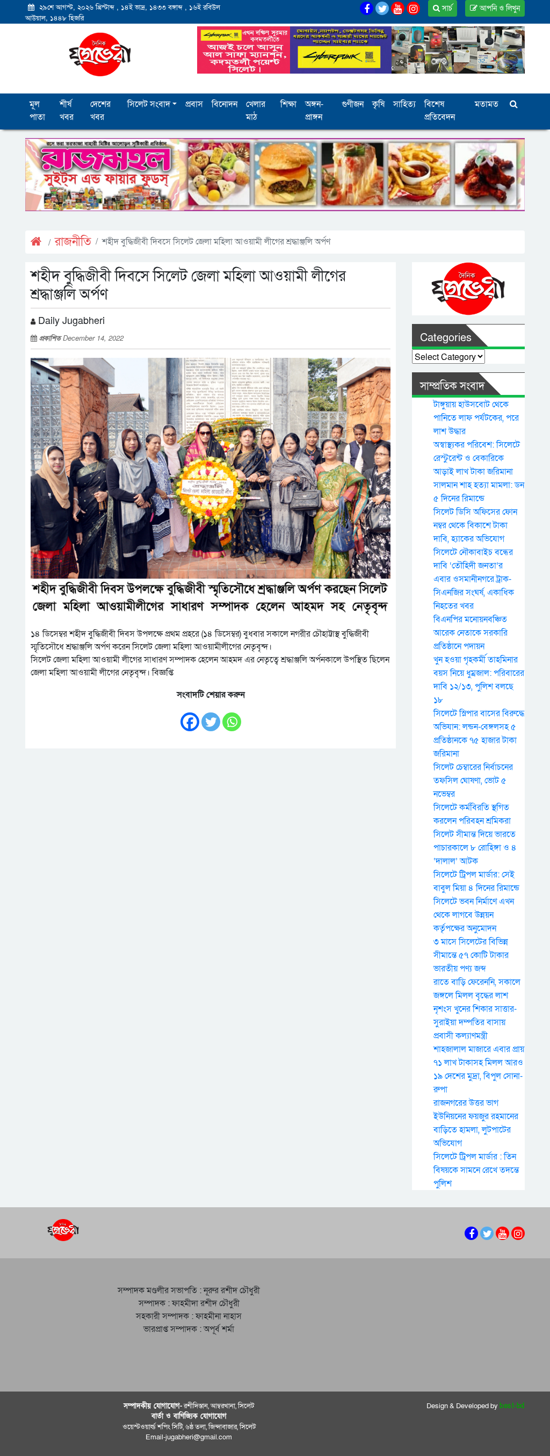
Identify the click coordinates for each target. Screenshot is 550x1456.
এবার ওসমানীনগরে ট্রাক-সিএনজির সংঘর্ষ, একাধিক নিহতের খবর (473, 592)
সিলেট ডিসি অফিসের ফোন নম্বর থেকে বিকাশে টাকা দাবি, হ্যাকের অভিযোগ (475, 525)
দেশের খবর (100, 110)
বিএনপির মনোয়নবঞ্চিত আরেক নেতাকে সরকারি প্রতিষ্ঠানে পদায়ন (470, 633)
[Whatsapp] (231, 716)
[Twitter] (210, 716)
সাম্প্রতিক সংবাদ (452, 386)
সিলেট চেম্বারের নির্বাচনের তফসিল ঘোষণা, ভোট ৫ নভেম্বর (473, 780)
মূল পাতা (37, 110)
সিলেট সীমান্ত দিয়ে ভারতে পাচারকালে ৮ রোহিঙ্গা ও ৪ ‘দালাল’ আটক (475, 847)
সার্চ (446, 8)
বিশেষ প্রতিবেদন (439, 110)
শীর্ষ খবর (67, 110)
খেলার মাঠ (255, 110)
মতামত (486, 104)
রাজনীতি (73, 242)
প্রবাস (194, 104)
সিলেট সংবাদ (148, 104)
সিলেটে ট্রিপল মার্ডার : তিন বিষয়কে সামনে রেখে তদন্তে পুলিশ (476, 1170)
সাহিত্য (404, 104)
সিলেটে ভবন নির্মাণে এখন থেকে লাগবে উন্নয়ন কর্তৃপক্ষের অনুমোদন (473, 915)
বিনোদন (224, 104)
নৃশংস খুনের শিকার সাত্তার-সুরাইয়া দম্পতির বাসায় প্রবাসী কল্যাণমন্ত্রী (475, 1022)
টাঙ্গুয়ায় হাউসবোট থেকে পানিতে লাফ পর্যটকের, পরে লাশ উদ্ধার (476, 418)
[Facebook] (189, 716)
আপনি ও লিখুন (498, 8)
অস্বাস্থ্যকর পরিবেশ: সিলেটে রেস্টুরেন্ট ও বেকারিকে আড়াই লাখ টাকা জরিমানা (476, 458)
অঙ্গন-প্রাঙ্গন (314, 110)
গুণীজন (353, 104)
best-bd (512, 1406)
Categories (446, 338)
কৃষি (378, 104)
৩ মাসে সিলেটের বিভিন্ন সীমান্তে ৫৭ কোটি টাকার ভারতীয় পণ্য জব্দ (471, 955)
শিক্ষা (288, 104)
